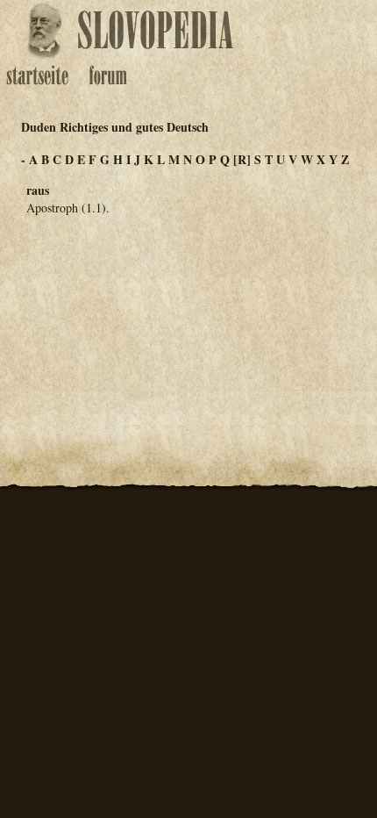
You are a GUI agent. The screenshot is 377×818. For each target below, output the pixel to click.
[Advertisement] (188, 316)
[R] (242, 159)
